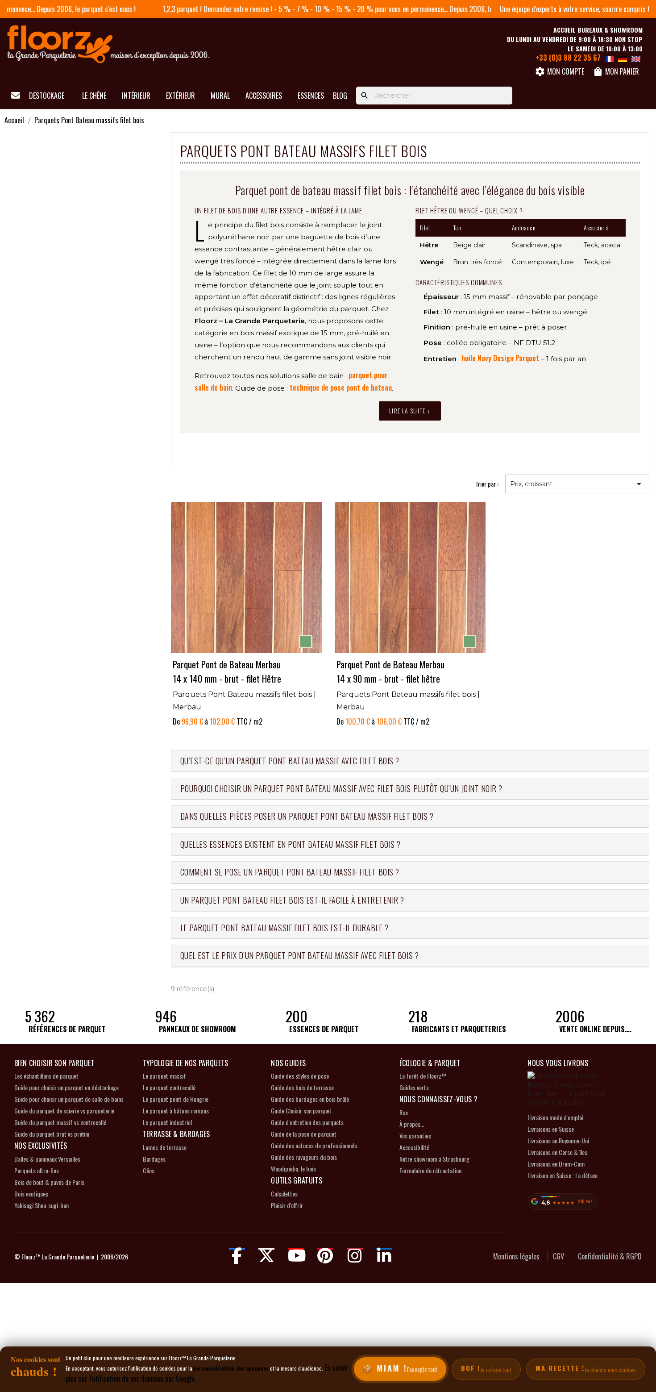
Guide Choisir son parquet (301, 1110)
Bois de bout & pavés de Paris (49, 1182)
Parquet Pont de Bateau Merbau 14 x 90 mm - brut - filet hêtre (390, 671)
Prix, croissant (577, 484)
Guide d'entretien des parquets (307, 1122)
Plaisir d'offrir (287, 1205)
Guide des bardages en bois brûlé (310, 1099)
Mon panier (616, 71)
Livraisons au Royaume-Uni (558, 1140)
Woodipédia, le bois (293, 1168)
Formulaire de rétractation (430, 1170)
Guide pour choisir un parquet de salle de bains (69, 1099)
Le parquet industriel (167, 1122)
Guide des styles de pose (300, 1075)
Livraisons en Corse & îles (557, 1152)
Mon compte (559, 71)
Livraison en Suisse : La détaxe (562, 1175)
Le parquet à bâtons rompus (176, 1110)
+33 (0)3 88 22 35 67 (568, 57)
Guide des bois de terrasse (302, 1087)
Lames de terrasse (165, 1147)
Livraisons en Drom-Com (556, 1163)
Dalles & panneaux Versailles (47, 1158)
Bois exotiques (31, 1193)
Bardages (154, 1158)
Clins (148, 1170)
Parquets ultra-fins (36, 1170)
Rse (403, 1112)
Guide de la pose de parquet (303, 1133)
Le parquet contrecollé (169, 1087)
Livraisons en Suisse (550, 1129)
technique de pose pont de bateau (341, 387)
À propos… (411, 1124)
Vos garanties (415, 1135)
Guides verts (414, 1087)
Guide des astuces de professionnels (314, 1145)
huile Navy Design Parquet (500, 358)
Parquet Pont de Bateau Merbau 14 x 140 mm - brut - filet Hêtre (227, 671)
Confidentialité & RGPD (610, 1256)
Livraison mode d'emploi (555, 1117)
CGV (558, 1256)
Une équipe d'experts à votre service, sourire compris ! (574, 9)
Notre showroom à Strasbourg (434, 1158)
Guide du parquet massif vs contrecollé (60, 1122)
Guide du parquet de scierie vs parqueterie (64, 1110)
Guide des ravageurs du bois (304, 1157)
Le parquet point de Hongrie (175, 1099)
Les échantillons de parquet (46, 1075)
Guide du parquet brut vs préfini (51, 1133)
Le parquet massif (164, 1075)
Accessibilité (414, 1147)
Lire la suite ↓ (410, 410)
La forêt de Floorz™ (422, 1075)
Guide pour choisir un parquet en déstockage (66, 1087)
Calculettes (284, 1193)
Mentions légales (516, 1256)
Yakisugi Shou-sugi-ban (41, 1205)
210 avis (585, 1201)
